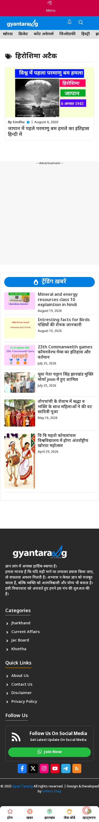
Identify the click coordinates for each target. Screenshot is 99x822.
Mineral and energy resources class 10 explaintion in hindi (58, 300)
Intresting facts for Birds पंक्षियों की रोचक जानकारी (64, 322)
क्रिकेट (23, 34)
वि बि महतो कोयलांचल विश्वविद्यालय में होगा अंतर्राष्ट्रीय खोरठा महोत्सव (63, 441)
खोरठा (8, 34)
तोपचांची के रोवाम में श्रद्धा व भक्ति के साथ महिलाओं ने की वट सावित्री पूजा (65, 407)
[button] (80, 23)
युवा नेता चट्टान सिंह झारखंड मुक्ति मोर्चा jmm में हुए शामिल (65, 377)
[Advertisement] (49, 215)
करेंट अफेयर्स (44, 34)
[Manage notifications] (86, 810)
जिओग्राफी (67, 34)
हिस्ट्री (85, 34)
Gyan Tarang (22, 786)
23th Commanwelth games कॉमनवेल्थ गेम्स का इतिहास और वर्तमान (65, 352)
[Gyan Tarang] (22, 23)
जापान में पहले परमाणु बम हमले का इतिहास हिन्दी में (48, 132)
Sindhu (19, 122)
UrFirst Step (52, 791)
